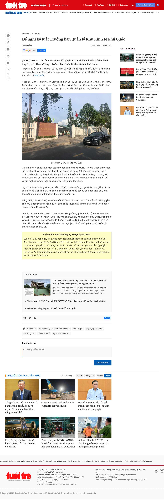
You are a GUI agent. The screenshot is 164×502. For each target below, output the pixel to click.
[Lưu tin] (8, 63)
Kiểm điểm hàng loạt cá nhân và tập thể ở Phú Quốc (51, 308)
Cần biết (112, 5)
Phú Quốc (39, 75)
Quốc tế (33, 13)
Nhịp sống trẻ (87, 461)
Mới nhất (12, 461)
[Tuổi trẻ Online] (19, 476)
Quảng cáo (124, 5)
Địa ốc (153, 13)
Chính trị (36, 34)
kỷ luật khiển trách (61, 333)
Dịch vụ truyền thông (104, 480)
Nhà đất (126, 461)
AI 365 (127, 13)
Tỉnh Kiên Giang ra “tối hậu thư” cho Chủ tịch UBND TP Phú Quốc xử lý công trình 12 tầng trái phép (79, 282)
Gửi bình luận (102, 362)
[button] (8, 69)
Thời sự (26, 13)
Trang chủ (4, 461)
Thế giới (41, 461)
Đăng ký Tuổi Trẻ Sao (145, 5)
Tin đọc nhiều (127, 48)
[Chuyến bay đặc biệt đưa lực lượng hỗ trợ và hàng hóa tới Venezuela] (127, 85)
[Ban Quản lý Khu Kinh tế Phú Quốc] (66, 126)
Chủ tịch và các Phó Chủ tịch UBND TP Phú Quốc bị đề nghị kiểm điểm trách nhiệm (66, 301)
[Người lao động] (38, 5)
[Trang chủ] (14, 12)
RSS (145, 480)
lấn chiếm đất (44, 333)
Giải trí (113, 13)
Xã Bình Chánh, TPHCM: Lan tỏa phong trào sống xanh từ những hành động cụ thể (93, 443)
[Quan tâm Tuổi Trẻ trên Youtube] (156, 471)
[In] (8, 56)
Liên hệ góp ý (136, 480)
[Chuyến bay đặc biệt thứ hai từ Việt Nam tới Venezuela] (127, 98)
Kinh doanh (57, 461)
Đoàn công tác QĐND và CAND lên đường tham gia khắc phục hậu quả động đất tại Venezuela (146, 59)
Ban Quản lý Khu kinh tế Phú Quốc (54, 328)
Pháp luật (89, 13)
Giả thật (141, 461)
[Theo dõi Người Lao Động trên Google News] (29, 50)
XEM (108, 376)
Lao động (41, 13)
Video (28, 461)
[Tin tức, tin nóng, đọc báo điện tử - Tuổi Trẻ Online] (18, 5)
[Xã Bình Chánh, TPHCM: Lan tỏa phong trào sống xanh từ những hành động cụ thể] (94, 427)
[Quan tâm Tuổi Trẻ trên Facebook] (162, 471)
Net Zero (57, 13)
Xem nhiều (21, 461)
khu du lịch (78, 328)
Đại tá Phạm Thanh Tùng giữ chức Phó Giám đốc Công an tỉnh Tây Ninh (147, 71)
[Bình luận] (8, 49)
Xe (74, 461)
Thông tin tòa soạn (44, 482)
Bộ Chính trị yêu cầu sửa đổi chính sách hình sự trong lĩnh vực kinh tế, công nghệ (147, 111)
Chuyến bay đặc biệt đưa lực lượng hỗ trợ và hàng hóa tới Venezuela (147, 84)
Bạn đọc (49, 13)
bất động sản (29, 333)
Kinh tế (65, 13)
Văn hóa (97, 461)
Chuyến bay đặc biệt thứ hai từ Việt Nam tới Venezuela (146, 97)
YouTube (100, 5)
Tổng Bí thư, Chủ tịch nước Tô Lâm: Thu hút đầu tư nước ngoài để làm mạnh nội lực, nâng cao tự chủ (21, 407)
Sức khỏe (72, 13)
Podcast (88, 5)
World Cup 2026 (144, 13)
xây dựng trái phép (94, 328)
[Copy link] (8, 42)
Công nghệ (67, 461)
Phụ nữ (134, 13)
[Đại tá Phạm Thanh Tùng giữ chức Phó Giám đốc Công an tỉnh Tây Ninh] (127, 72)
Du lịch (78, 461)
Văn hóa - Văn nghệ (101, 13)
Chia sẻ (42, 50)
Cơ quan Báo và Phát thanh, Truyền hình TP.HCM (56, 484)
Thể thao (120, 13)
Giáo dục (80, 13)
